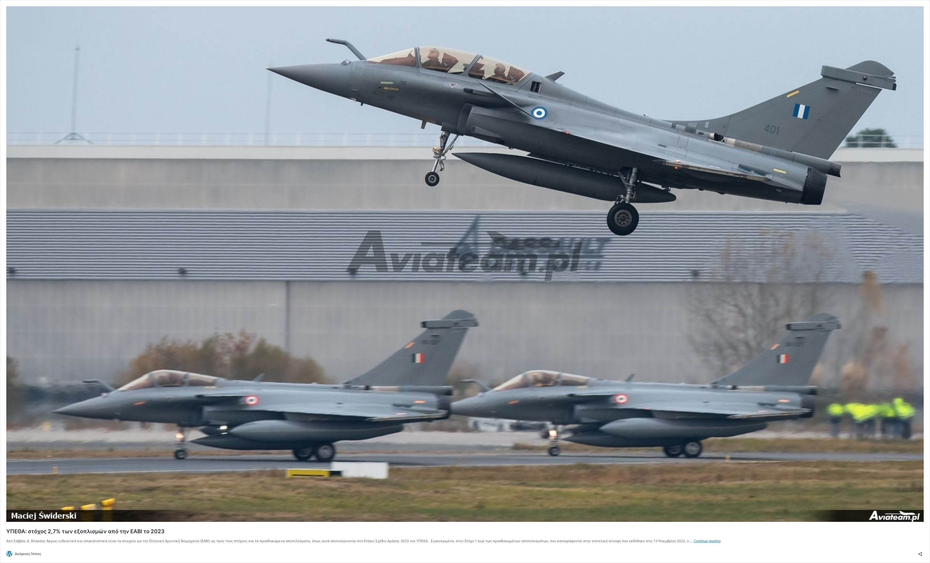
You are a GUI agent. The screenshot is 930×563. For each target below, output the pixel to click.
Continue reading (707, 541)
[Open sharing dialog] (920, 552)
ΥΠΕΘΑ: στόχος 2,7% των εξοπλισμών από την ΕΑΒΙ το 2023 (85, 531)
